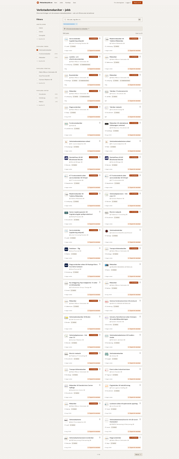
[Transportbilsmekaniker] (122, 253)
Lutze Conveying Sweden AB (79, 43)
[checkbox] (37, 28)
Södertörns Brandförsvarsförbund (121, 233)
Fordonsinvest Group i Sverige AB (81, 287)
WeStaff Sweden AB (77, 217)
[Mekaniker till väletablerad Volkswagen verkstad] (122, 129)
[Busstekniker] (82, 80)
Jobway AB (114, 356)
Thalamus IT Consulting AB (119, 214)
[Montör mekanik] (122, 217)
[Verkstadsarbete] (82, 425)
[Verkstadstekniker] (122, 236)
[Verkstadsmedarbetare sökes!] (82, 146)
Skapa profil (137, 2)
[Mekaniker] (122, 62)
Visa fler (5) (42, 83)
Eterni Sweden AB (116, 372)
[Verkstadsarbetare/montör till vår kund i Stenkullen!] (122, 425)
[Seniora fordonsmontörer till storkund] (122, 305)
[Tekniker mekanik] (122, 112)
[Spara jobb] (100, 38)
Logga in (128, 2)
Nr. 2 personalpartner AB (78, 144)
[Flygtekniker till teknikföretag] (122, 391)
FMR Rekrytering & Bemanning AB (81, 440)
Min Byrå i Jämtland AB (118, 340)
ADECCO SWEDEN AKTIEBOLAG (120, 303)
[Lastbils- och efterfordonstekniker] (82, 62)
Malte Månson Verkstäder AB (79, 61)
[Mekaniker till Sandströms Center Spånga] (82, 391)
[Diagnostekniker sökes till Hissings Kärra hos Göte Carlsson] (82, 270)
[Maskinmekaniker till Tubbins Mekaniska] (122, 44)
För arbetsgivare (119, 2)
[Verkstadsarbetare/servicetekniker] (82, 442)
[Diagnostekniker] (82, 112)
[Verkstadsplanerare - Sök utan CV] (122, 199)
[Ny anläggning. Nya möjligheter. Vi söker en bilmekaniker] (82, 288)
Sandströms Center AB (78, 390)
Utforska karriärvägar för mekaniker (77, 29)
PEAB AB (73, 125)
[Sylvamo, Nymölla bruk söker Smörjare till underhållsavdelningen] (122, 322)
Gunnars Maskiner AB (117, 198)
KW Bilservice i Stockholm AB (120, 128)
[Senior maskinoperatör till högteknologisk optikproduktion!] (82, 217)
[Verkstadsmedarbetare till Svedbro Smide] (122, 341)
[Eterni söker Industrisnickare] (122, 374)
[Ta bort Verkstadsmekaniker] (76, 24)
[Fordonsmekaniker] (82, 129)
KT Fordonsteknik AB (77, 180)
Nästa (137, 454)
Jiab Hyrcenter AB (76, 319)
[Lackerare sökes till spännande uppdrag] (122, 408)
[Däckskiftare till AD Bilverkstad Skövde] (82, 163)
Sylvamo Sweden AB (117, 321)
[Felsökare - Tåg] (82, 253)
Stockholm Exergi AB (117, 109)
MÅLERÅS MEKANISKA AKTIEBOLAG (121, 267)
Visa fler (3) (42, 39)
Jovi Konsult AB (116, 406)
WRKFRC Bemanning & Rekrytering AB (122, 424)
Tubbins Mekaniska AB (118, 43)
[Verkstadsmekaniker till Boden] (82, 322)
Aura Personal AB (76, 251)
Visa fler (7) (42, 105)
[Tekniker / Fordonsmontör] (122, 96)
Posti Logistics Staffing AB (119, 388)
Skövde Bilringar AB (76, 162)
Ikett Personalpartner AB (78, 422)
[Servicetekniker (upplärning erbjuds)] (82, 44)
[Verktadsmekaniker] (122, 358)
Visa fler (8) (42, 61)
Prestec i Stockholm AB (118, 93)
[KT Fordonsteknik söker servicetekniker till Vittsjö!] (82, 181)
